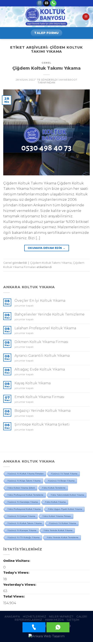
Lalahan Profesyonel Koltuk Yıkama (45, 328)
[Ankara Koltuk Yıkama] (46, 16)
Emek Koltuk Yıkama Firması (39, 397)
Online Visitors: (17, 561)
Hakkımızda (54, 619)
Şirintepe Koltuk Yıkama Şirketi (42, 424)
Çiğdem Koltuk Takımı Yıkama (46, 68)
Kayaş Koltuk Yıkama (32, 383)
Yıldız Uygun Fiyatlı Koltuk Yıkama (65, 509)
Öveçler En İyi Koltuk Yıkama (39, 301)
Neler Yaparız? (61, 616)
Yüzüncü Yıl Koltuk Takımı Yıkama (24, 523)
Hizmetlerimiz (34, 616)
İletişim (73, 619)
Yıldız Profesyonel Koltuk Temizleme (25, 495)
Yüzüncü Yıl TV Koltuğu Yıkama (23, 537)
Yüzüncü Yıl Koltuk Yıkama (62, 523)
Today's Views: (16, 573)
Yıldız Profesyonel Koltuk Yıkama (24, 509)
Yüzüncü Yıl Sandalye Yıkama (22, 502)
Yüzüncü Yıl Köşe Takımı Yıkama (24, 481)
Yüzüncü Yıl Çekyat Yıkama (21, 516)
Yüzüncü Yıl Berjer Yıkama (61, 481)
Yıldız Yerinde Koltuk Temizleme (63, 537)
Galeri (81, 616)
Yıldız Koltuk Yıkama (55, 502)
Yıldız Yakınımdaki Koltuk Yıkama (67, 495)
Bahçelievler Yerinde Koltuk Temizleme (49, 314)
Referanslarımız (28, 619)
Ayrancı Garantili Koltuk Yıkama (42, 356)
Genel (46, 62)
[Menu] (85, 16)
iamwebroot (67, 79)
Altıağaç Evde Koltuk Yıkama (39, 369)
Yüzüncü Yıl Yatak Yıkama (64, 473)
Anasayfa (12, 616)
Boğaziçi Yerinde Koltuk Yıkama (42, 411)
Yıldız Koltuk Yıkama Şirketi (21, 488)
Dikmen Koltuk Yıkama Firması (41, 342)
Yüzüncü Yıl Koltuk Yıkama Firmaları (25, 473)
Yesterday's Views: (20, 585)
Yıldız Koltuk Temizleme (54, 488)
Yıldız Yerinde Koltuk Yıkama (57, 530)
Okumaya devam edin (46, 248)
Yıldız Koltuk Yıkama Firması (56, 516)
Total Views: (14, 596)
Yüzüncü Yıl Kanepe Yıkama (21, 530)
